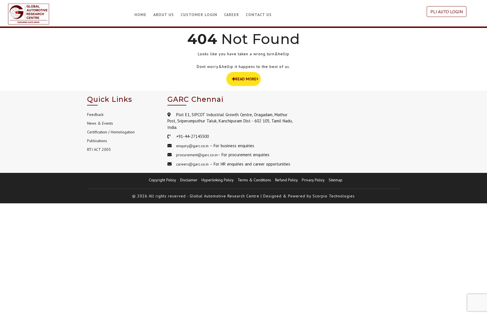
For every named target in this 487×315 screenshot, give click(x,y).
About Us (163, 14)
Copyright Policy (162, 179)
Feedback (95, 114)
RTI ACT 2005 (99, 149)
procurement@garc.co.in (197, 154)
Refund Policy (286, 179)
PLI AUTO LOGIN (446, 11)
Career (231, 14)
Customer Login (199, 14)
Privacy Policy (313, 179)
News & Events (100, 123)
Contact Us (259, 14)
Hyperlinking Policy (218, 179)
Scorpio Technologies (334, 196)
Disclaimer (189, 179)
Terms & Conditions (254, 179)
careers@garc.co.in (192, 164)
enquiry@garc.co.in (192, 145)
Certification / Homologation (111, 132)
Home (140, 14)
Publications (97, 140)
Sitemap (335, 179)
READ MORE (245, 78)
